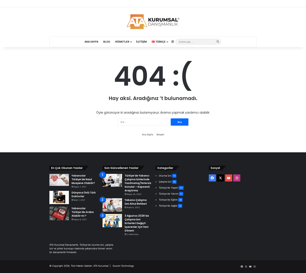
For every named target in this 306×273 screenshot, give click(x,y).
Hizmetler (122, 41)
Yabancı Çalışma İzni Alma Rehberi (136, 202)
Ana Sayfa (91, 41)
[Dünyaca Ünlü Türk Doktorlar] (59, 197)
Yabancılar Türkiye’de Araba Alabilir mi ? (83, 212)
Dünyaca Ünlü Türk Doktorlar (84, 194)
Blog (106, 41)
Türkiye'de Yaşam (168, 187)
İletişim (141, 41)
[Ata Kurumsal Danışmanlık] (153, 21)
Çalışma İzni (165, 181)
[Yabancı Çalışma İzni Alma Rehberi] (112, 205)
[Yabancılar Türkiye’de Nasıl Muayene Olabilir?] (59, 180)
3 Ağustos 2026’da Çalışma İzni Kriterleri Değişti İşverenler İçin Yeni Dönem (137, 223)
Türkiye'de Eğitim (168, 199)
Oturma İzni (165, 175)
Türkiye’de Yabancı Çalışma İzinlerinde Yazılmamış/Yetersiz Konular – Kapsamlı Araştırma (138, 183)
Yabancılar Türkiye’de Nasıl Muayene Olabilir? (83, 179)
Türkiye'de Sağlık (168, 205)
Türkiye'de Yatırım (168, 193)
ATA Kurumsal (100, 265)
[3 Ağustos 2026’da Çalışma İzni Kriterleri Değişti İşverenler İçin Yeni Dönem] (112, 220)
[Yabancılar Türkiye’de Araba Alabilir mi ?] (59, 213)
